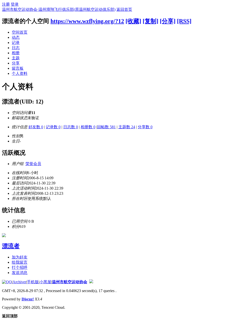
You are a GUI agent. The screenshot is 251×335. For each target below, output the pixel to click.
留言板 (18, 68)
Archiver (19, 282)
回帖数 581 (106, 127)
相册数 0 (88, 127)
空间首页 (19, 32)
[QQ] (7, 282)
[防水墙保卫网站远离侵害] (91, 282)
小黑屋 (45, 282)
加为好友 (19, 257)
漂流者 (11, 246)
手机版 (33, 282)
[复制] (150, 21)
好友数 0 (35, 127)
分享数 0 (145, 127)
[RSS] (184, 21)
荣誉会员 (33, 164)
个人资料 (19, 73)
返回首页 (124, 9)
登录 (15, 4)
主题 (16, 58)
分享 (16, 63)
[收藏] (133, 21)
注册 (6, 4)
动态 (16, 37)
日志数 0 (70, 127)
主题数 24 (126, 127)
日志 (16, 48)
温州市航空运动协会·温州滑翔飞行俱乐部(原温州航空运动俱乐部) (58, 9)
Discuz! (28, 299)
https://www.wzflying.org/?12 (87, 21)
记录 (16, 42)
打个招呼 (19, 267)
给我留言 (19, 262)
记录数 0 (53, 127)
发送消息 (19, 273)
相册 (16, 53)
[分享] (168, 21)
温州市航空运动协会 (69, 282)
